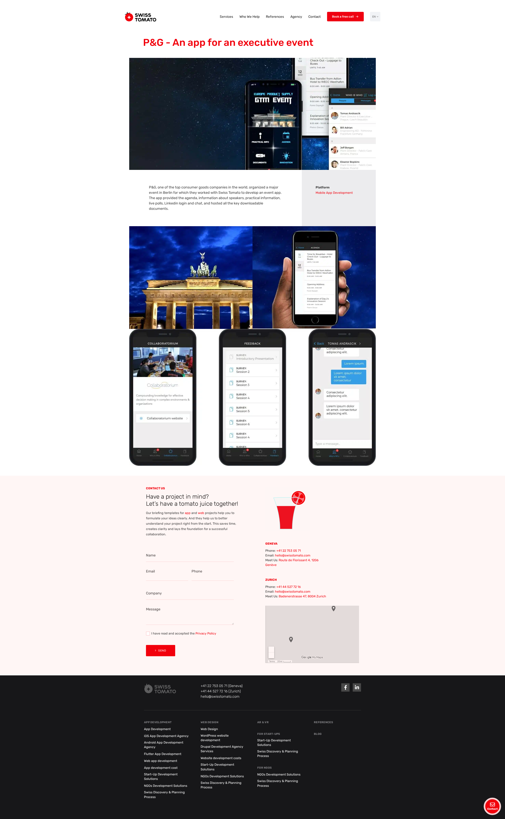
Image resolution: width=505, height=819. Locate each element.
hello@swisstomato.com (292, 555)
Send (162, 650)
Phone (197, 571)
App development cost (161, 768)
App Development (158, 722)
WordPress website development (215, 738)
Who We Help (249, 17)
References (275, 17)
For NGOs (264, 767)
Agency (296, 17)
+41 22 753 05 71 (288, 551)
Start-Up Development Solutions (161, 776)
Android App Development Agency (163, 745)
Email (150, 571)
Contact (314, 17)
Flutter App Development (162, 754)
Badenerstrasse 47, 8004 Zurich (302, 596)
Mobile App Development (334, 193)
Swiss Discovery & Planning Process (164, 794)
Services (226, 17)
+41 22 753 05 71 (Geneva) (222, 686)
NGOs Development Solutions (165, 786)
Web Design (209, 722)
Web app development (160, 761)
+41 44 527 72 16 (288, 587)
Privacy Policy (205, 633)
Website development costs (221, 758)
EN (374, 16)
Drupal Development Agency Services (222, 749)
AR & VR (263, 722)
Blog (318, 734)
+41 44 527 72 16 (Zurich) (221, 691)
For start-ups (268, 734)
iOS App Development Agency (166, 736)
